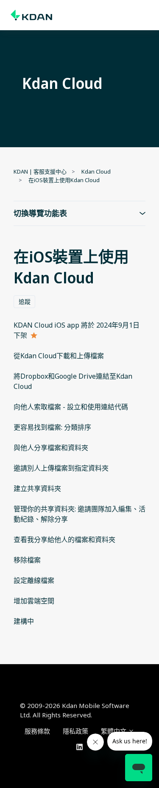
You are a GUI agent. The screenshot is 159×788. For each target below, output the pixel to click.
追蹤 (25, 301)
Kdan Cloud (96, 171)
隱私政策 (75, 731)
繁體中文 (114, 731)
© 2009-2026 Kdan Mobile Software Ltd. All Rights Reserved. (74, 710)
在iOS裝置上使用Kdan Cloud (64, 180)
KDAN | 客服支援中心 (40, 171)
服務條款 (37, 731)
